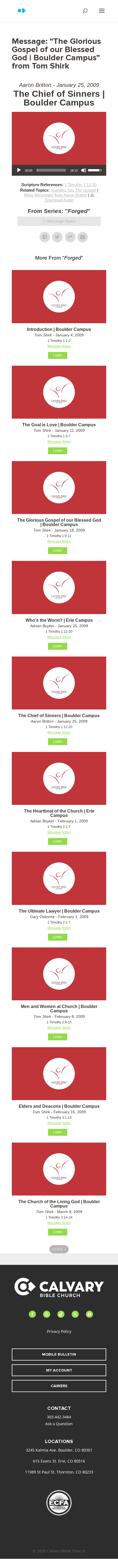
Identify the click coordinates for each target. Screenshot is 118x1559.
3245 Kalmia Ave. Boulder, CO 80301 (59, 1450)
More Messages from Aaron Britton (55, 195)
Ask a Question (59, 1423)
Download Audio (59, 200)
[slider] (51, 170)
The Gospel (85, 190)
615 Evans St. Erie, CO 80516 (59, 1461)
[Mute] (83, 170)
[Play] (19, 170)
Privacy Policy (59, 1331)
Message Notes (61, 221)
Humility (58, 190)
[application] (59, 170)
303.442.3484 (59, 1416)
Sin (70, 190)
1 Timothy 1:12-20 (80, 184)
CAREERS (59, 1386)
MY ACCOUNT (59, 1370)
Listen (57, 355)
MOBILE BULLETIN (59, 1354)
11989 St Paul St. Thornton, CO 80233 (59, 1472)
